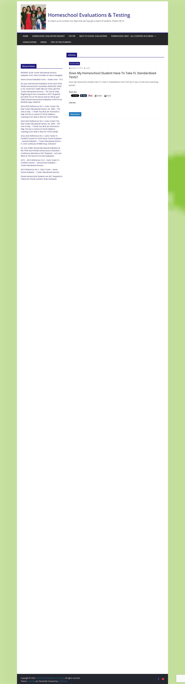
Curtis (88, 68)
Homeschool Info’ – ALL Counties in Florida (132, 36)
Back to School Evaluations (93, 36)
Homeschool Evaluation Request (48, 36)
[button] (154, 36)
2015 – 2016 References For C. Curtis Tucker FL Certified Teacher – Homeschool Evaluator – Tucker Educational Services (40, 163)
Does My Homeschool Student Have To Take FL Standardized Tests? (112, 75)
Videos (43, 42)
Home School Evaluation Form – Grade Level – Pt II (42, 79)
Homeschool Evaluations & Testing (89, 14)
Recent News (74, 63)
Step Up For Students (61, 42)
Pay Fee (72, 36)
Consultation (29, 42)
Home (25, 36)
